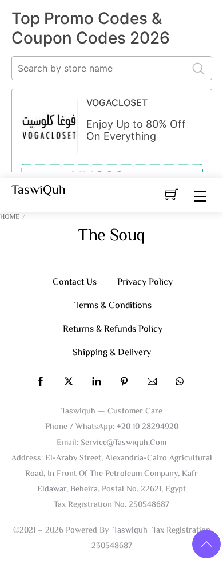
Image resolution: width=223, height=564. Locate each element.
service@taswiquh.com (123, 442)
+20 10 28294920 (147, 426)
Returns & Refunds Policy (112, 329)
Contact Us (75, 282)
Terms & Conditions (113, 306)
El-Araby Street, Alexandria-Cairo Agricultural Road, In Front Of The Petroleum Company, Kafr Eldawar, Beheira (118, 474)
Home (9, 217)
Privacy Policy (145, 282)
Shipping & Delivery (112, 353)
